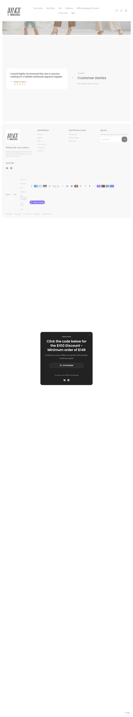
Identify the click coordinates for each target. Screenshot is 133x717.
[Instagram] (65, 380)
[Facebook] (68, 380)
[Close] (89, 335)
